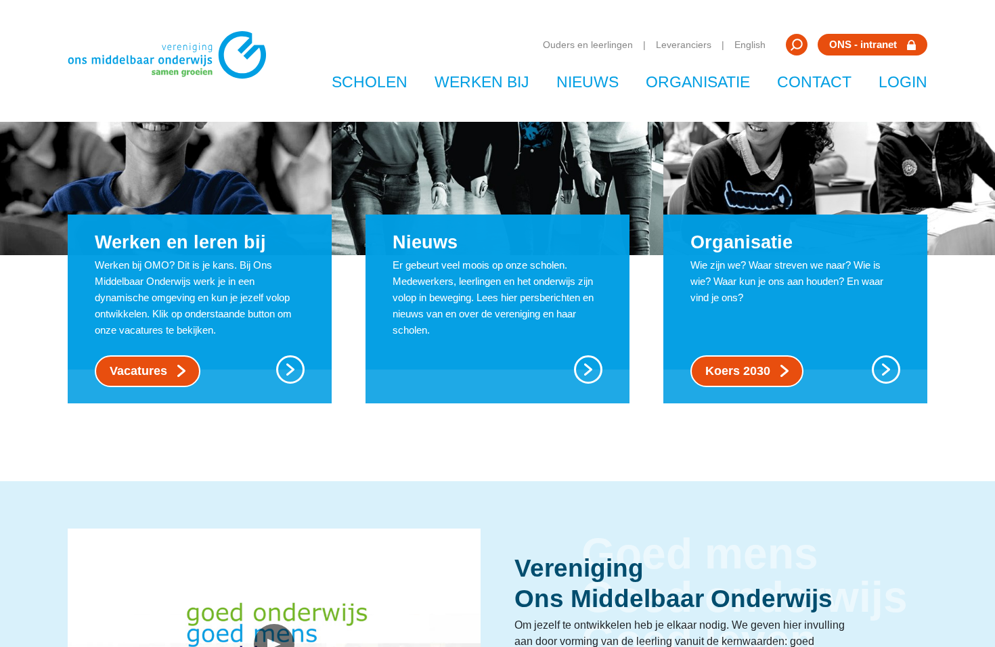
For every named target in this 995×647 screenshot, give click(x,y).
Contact (814, 82)
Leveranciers (683, 44)
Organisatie (698, 82)
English (750, 44)
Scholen (369, 82)
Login (903, 82)
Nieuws (587, 82)
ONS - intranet (863, 44)
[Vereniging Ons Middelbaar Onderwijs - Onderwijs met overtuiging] (172, 60)
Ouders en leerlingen (588, 44)
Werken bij (482, 82)
